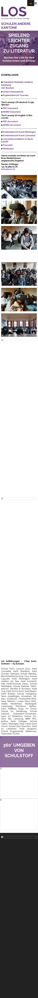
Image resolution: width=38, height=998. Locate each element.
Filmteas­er (8, 148)
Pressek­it (7, 145)
